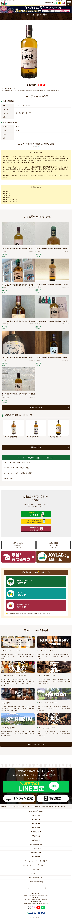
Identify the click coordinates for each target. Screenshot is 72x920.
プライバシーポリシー (35, 877)
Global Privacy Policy (36, 881)
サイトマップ (35, 873)
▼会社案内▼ (36, 857)
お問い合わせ (36, 869)
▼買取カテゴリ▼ (36, 815)
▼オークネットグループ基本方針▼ (36, 861)
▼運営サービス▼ (36, 852)
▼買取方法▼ (36, 823)
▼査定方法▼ (36, 819)
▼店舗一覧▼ (36, 828)
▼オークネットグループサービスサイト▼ (36, 865)
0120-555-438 (49, 3)
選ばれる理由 (36, 840)
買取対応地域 (36, 836)
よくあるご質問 (36, 848)
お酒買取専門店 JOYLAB (36, 811)
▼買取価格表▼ (36, 832)
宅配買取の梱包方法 (36, 844)
